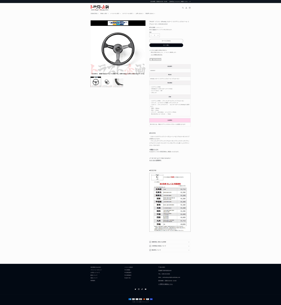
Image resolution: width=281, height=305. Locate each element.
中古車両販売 (127, 275)
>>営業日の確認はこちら (165, 284)
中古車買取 (127, 269)
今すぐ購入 (166, 45)
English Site (127, 277)
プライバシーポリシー (96, 269)
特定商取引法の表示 (96, 267)
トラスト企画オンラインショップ (142, 301)
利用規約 (93, 280)
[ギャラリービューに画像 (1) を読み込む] (96, 82)
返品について (94, 277)
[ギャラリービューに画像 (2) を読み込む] (107, 82)
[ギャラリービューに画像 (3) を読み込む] (118, 82)
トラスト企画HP (128, 267)
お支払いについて (95, 272)
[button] (95, 13)
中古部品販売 (127, 272)
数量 (150, 32)
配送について (94, 275)
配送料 (154, 29)
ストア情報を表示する (156, 54)
